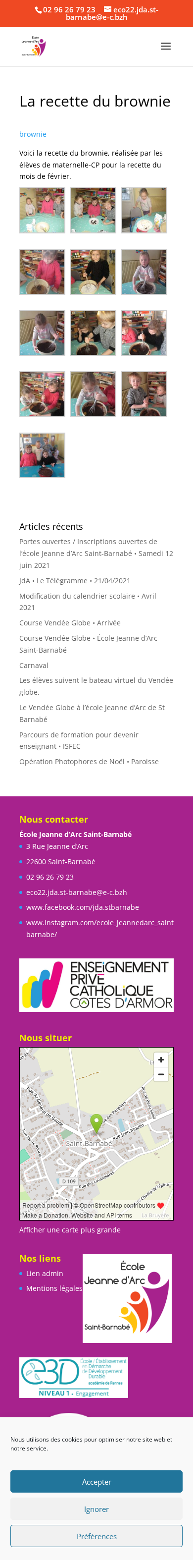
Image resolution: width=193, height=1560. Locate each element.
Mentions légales (54, 1288)
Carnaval (33, 665)
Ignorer (96, 1509)
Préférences (97, 1536)
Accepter (96, 1482)
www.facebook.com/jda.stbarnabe (82, 907)
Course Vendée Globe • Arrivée (70, 622)
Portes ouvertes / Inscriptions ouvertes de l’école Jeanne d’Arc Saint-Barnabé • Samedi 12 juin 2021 (96, 553)
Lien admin (44, 1273)
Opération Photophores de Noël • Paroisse (89, 761)
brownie (33, 134)
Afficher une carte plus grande (70, 1229)
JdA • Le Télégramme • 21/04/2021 (75, 580)
